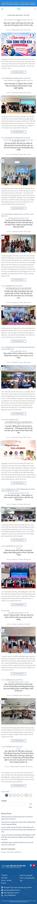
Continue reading (18, 72)
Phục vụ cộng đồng (16, 351)
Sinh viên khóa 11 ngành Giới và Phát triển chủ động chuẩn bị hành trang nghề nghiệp (19, 85)
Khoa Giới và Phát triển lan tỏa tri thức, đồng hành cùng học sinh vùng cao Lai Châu (19, 355)
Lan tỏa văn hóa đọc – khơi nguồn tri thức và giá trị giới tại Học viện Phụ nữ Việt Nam (18, 497)
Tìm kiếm (4, 801)
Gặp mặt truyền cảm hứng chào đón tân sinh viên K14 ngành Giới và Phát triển (18, 24)
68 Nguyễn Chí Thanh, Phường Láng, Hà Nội (17, 887)
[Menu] (2, 9)
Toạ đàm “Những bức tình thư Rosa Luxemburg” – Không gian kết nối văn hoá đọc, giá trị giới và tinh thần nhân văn (18, 429)
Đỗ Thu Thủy (27, 29)
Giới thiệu (4, 878)
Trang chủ (4, 875)
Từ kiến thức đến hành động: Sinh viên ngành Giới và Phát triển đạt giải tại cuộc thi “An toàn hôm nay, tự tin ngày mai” (18, 294)
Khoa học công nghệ (26, 875)
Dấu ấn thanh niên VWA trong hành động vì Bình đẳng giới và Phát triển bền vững (18, 552)
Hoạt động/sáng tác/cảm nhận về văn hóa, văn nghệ (18, 288)
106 (26, 795)
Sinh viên (27, 422)
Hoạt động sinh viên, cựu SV (22, 19)
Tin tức (29, 78)
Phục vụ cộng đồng (26, 878)
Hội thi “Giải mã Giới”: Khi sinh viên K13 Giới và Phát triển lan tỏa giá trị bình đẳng (18, 617)
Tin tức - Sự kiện (6, 880)
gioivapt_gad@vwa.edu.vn (12, 890)
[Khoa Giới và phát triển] (18, 9)
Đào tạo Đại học (9, 19)
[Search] (35, 9)
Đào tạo (3, 883)
